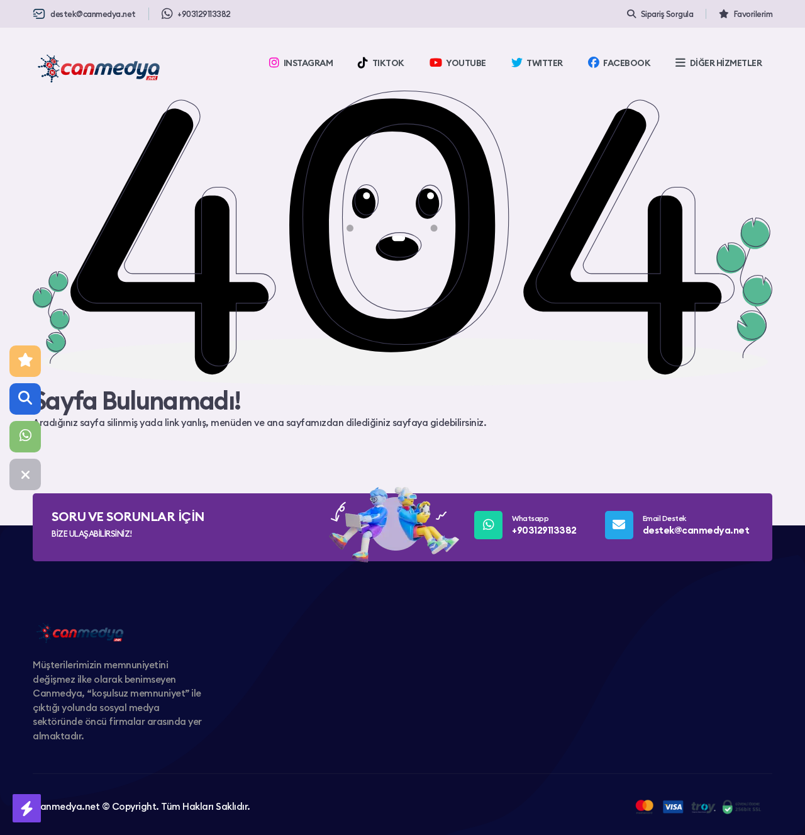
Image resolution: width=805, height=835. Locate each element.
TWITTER (544, 63)
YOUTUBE (466, 63)
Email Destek (696, 524)
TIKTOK (388, 63)
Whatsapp (544, 524)
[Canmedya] (99, 68)
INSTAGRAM (308, 63)
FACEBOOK (626, 63)
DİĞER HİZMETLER (726, 63)
